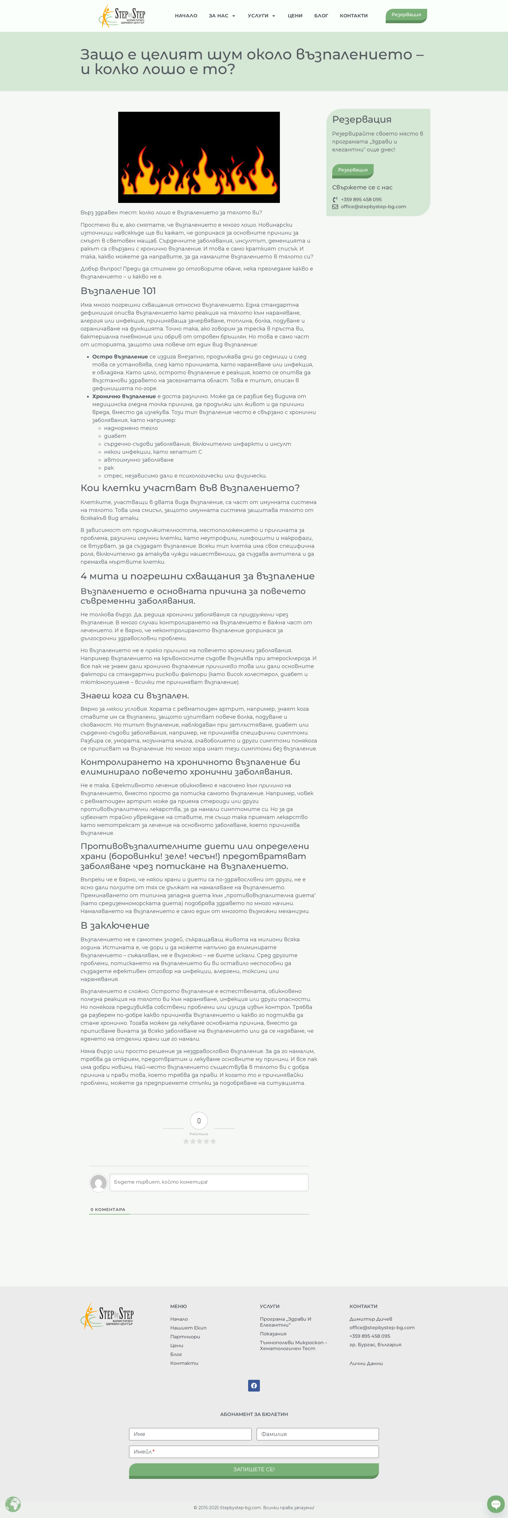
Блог (321, 16)
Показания (273, 1334)
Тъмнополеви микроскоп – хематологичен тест (293, 1345)
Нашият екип (188, 1328)
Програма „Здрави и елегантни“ (285, 1322)
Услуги (258, 16)
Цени (295, 16)
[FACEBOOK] (254, 1386)
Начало (186, 16)
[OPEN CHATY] (496, 1504)
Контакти (354, 16)
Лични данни (366, 1363)
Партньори (185, 1336)
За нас (218, 16)
